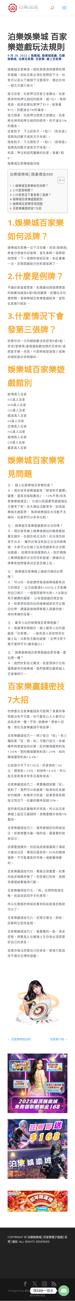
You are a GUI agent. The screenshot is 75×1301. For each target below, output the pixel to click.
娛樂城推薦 (49, 55)
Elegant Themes (37, 1290)
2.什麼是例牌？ (23, 190)
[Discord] (63, 1290)
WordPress (37, 1295)
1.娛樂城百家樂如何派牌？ (30, 186)
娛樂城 (35, 55)
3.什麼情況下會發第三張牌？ (32, 195)
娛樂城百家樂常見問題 (28, 204)
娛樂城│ (38, 1237)
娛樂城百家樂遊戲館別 (28, 199)
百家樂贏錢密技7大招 (27, 208)
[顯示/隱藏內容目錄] (58, 180)
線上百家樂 (54, 59)
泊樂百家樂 (26, 59)
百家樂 (40, 59)
